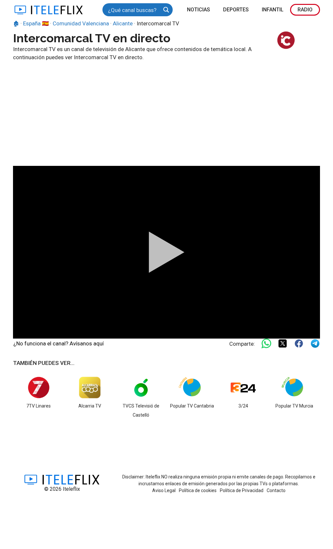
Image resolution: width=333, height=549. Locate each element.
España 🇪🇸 (36, 23)
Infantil (273, 10)
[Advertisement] (166, 110)
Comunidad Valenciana (81, 23)
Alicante (123, 23)
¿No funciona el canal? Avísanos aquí (58, 343)
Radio (305, 10)
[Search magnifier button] (166, 9)
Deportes (236, 10)
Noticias (198, 10)
